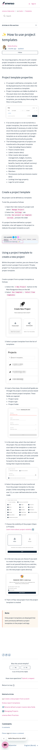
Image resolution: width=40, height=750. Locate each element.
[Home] (12, 5)
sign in (9, 733)
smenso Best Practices (10, 715)
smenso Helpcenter (8, 11)
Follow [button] (20, 52)
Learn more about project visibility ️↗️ (20, 529)
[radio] (14, 667)
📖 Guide (20, 11)
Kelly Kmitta (12, 46)
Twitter (6, 655)
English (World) (30, 745)
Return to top (7, 685)
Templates (28, 11)
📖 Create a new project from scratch (15, 699)
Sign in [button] (33, 4)
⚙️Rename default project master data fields (18, 707)
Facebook (3, 655)
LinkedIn (9, 655)
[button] (29, 3)
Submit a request (28, 678)
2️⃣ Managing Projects (10, 711)
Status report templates (11, 703)
